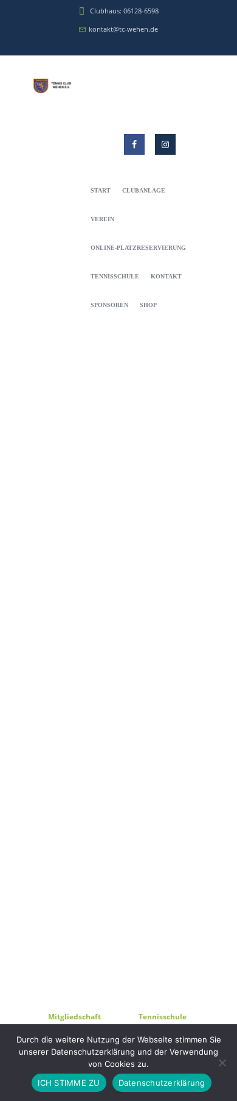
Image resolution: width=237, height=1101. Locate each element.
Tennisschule (115, 276)
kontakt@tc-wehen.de (123, 29)
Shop (148, 305)
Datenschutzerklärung (161, 1083)
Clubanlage (143, 190)
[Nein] (222, 1063)
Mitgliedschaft (74, 1016)
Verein (102, 219)
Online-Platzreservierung (138, 247)
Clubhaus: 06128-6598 (124, 10)
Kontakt (166, 276)
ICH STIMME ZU (69, 1083)
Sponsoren (109, 305)
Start (101, 190)
